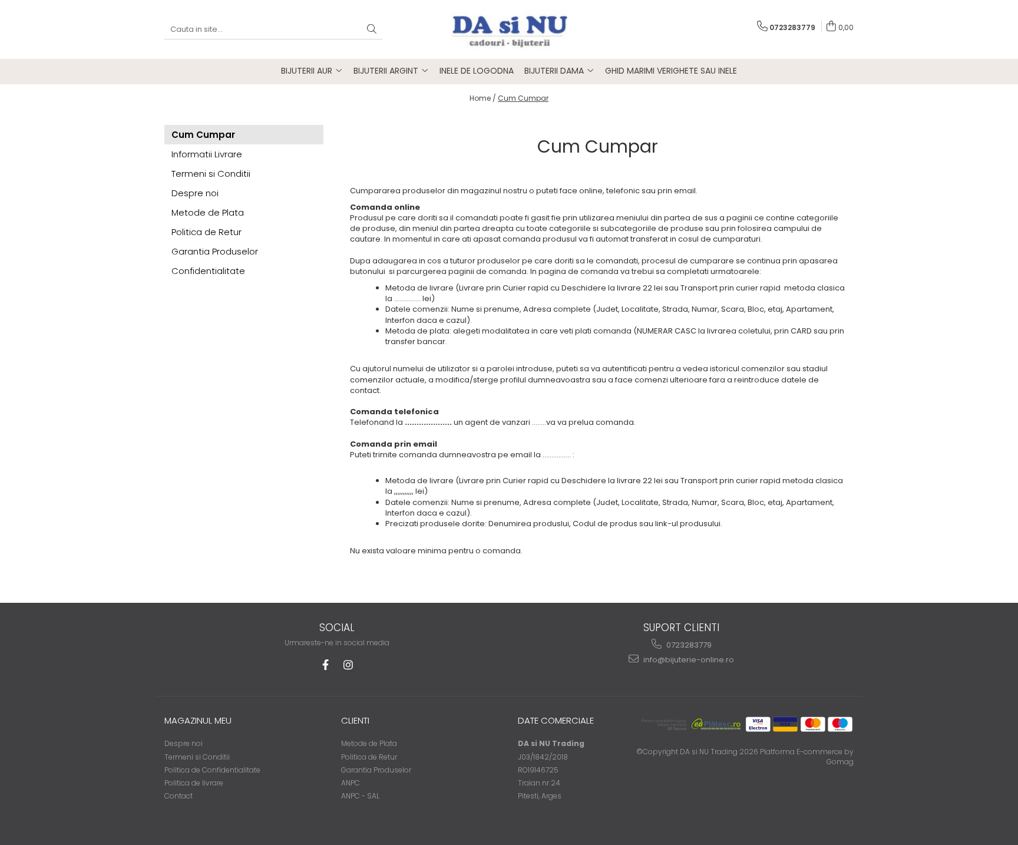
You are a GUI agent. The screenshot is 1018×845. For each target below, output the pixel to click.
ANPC (350, 783)
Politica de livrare (193, 783)
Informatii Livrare (206, 154)
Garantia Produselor (214, 251)
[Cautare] (371, 29)
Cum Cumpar (523, 98)
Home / (483, 98)
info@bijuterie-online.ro (688, 659)
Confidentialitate (208, 271)
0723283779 (688, 645)
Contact (178, 796)
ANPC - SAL (360, 796)
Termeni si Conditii (210, 173)
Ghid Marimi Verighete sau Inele (671, 71)
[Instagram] (348, 665)
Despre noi (195, 193)
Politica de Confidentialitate (212, 770)
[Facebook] (325, 665)
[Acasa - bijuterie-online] (509, 29)
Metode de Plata (207, 212)
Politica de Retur (206, 232)
